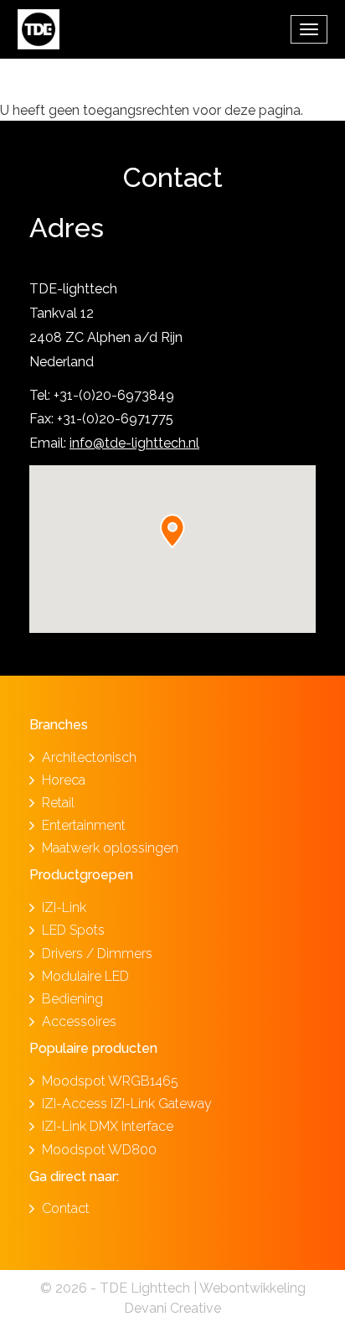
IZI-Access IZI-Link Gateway (127, 1104)
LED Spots (73, 930)
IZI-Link (64, 907)
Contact (66, 1208)
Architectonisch (89, 757)
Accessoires (79, 1021)
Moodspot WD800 (99, 1150)
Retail (58, 803)
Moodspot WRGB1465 (110, 1081)
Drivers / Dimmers (97, 954)
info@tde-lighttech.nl (134, 443)
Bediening (72, 999)
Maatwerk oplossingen (110, 848)
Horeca (63, 780)
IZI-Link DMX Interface (107, 1126)
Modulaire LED (85, 976)
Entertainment (84, 825)
